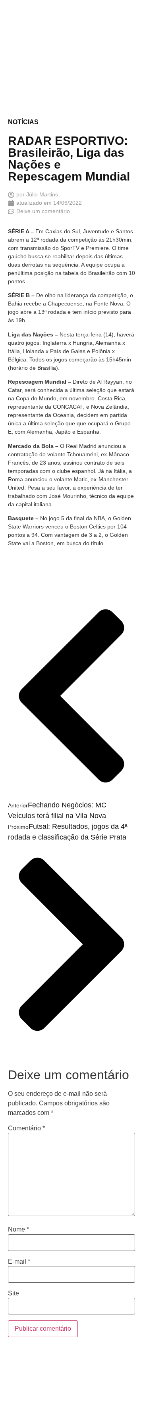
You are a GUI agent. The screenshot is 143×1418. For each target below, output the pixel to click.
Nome (18, 1229)
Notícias (23, 122)
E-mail (19, 1262)
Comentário (26, 1128)
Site (13, 1293)
